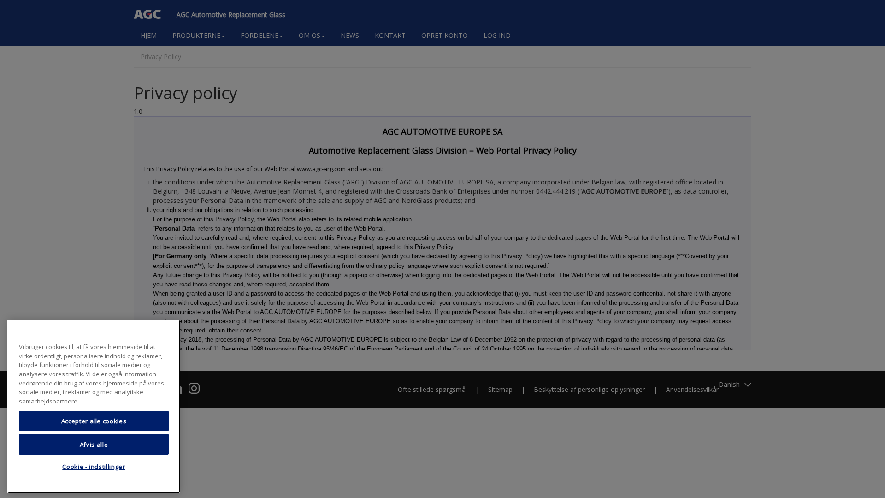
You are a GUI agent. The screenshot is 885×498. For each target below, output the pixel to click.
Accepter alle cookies (94, 421)
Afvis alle (94, 444)
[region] (93, 406)
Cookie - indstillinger (93, 467)
